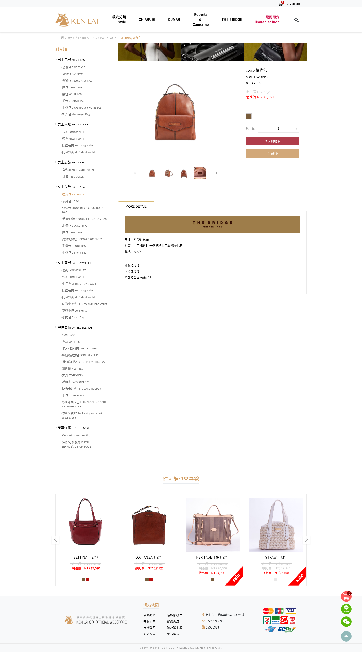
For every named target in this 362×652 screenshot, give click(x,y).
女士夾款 (74, 262)
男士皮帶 (72, 161)
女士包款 (72, 186)
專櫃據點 (149, 615)
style (71, 38)
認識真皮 (174, 621)
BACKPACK (108, 38)
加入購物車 (272, 141)
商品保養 (151, 634)
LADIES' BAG (87, 38)
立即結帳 (273, 153)
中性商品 (75, 327)
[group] (85, 540)
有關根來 (151, 621)
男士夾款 (74, 124)
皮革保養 (73, 427)
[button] (135, 173)
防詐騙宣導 (174, 627)
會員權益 (174, 634)
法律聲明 (151, 627)
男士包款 (71, 59)
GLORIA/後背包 (131, 38)
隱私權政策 (173, 615)
